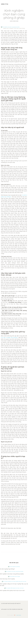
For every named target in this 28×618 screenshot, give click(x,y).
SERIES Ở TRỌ (4, 4)
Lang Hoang (19, 615)
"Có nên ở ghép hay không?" (9, 337)
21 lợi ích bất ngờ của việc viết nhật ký (10, 603)
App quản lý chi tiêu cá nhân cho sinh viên (11, 609)
